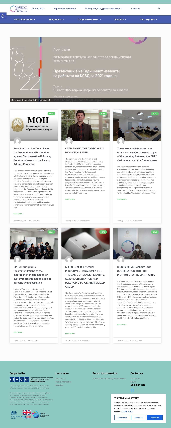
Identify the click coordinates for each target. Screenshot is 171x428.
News (133, 382)
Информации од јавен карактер (102, 8)
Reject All (138, 418)
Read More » (18, 214)
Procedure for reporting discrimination (109, 378)
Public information (23, 19)
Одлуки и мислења (87, 19)
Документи (55, 19)
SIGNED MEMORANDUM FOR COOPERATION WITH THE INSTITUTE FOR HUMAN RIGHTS (136, 270)
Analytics (119, 19)
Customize (122, 418)
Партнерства (147, 19)
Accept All (155, 418)
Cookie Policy (127, 411)
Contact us (135, 378)
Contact (135, 8)
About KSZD (38, 8)
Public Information (63, 382)
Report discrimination (64, 8)
